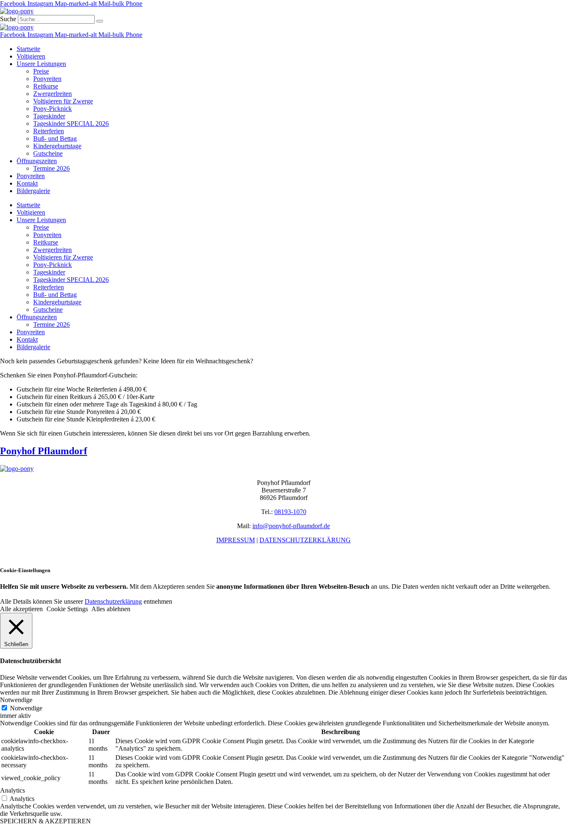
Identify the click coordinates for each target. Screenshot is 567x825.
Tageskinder (49, 116)
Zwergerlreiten (52, 93)
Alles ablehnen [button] (110, 608)
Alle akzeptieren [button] (21, 608)
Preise (41, 71)
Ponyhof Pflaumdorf (43, 451)
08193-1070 (290, 511)
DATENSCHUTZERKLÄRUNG (305, 539)
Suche (8, 18)
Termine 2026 (51, 168)
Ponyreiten (47, 78)
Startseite (28, 48)
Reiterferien (48, 131)
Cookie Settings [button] (67, 608)
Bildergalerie (33, 190)
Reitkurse (45, 86)
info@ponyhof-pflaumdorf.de (291, 525)
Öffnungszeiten (37, 160)
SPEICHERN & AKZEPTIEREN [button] (45, 821)
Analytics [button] (12, 790)
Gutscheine (48, 153)
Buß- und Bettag (55, 138)
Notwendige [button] (16, 699)
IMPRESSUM (235, 539)
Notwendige (26, 708)
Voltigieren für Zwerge (63, 101)
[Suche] (99, 21)
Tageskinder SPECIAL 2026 (71, 123)
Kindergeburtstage (57, 145)
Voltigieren (31, 56)
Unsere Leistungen (41, 63)
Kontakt (27, 183)
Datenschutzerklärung (113, 601)
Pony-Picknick (52, 108)
